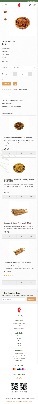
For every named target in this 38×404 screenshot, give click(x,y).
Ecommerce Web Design (13, 401)
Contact (19, 346)
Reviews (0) (7, 96)
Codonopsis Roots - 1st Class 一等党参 (17, 263)
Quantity (4, 74)
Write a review (23, 89)
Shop (19, 341)
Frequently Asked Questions (19, 356)
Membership (19, 353)
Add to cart (6, 83)
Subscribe (31, 299)
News (19, 343)
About (19, 338)
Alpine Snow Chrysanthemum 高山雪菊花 (18, 137)
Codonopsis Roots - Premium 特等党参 (17, 223)
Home (19, 336)
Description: (6, 48)
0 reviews (15, 89)
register (13, 106)
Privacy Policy (19, 360)
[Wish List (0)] (30, 5)
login (7, 106)
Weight (5, 67)
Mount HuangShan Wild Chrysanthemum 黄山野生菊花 (19, 180)
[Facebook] (17, 378)
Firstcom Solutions (27, 401)
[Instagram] (20, 378)
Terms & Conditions (19, 358)
